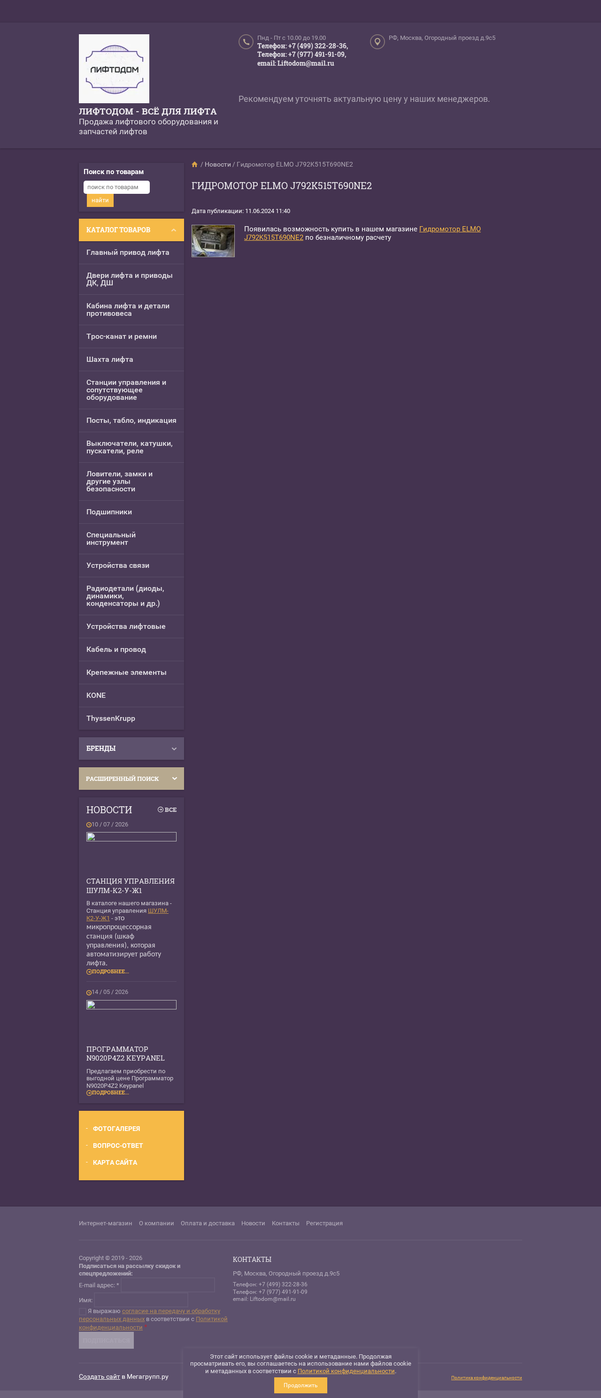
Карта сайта (115, 1162)
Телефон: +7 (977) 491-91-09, (301, 54)
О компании (156, 1223)
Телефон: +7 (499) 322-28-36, (302, 45)
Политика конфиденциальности (486, 1377)
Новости (253, 1223)
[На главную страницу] (114, 70)
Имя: (85, 1300)
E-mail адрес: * (99, 1285)
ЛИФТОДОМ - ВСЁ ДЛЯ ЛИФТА (148, 111)
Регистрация (324, 1223)
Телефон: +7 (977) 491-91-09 (270, 1292)
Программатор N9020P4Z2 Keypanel (125, 1053)
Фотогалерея (116, 1128)
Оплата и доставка (208, 1223)
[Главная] (195, 164)
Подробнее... (110, 971)
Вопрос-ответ (118, 1145)
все (171, 809)
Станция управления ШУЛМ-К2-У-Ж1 (130, 885)
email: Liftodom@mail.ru (295, 63)
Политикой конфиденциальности (346, 1371)
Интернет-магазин (105, 1223)
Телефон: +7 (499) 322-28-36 (270, 1284)
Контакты (286, 1223)
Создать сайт (99, 1376)
